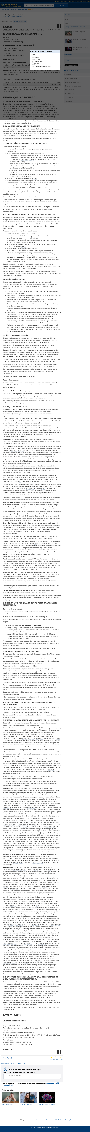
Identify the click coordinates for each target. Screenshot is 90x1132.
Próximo (61, 1059)
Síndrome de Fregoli (26, 1104)
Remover (7, 1063)
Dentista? (37, 63)
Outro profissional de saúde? (42, 66)
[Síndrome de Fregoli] (28, 1102)
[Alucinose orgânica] (10, 1102)
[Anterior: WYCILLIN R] (51, 1057)
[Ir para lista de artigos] (56, 1057)
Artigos (56, 1059)
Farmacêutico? (38, 61)
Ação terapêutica (69, 1120)
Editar (2, 1063)
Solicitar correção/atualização (17, 1063)
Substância (58, 1120)
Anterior (52, 1059)
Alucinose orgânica (7, 1104)
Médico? (36, 58)
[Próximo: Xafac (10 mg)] (60, 1057)
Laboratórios (48, 1120)
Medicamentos (38, 1120)
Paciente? (37, 59)
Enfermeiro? (37, 65)
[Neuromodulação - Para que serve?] (47, 1102)
